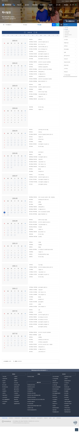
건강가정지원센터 (56, 376)
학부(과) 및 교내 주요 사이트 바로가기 (38, 370)
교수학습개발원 (67, 74)
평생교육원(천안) (67, 409)
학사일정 (66, 29)
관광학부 (15, 380)
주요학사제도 (67, 31)
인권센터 (54, 405)
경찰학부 (15, 378)
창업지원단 (66, 65)
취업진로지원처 (67, 62)
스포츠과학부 (4, 397)
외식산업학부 (4, 401)
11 (44, 35)
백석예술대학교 (30, 391)
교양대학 (65, 378)
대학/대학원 (34, 4)
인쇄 (61, 24)
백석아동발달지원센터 (56, 393)
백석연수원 (54, 395)
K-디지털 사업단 (30, 403)
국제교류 (66, 58)
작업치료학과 (4, 395)
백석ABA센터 (55, 397)
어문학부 (15, 376)
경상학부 (4, 380)
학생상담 (66, 71)
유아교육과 (16, 382)
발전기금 (65, 384)
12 (48, 35)
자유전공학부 (16, 401)
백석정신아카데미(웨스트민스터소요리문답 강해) (36, 399)
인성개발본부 (66, 405)
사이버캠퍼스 (55, 399)
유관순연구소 (55, 403)
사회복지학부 (4, 378)
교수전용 (66, 39)
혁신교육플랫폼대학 (5, 399)
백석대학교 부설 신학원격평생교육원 (34, 395)
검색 (76, 5)
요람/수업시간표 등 (68, 34)
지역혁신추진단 (67, 407)
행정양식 (66, 36)
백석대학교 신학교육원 (32, 393)
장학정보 (66, 46)
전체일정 (36, 32)
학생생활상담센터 (56, 411)
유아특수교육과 (17, 384)
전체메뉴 (73, 5)
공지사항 (66, 27)
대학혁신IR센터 (55, 382)
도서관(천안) (66, 382)
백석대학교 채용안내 (31, 401)
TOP (76, 430)
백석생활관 (66, 391)
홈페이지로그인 (74, 1)
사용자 (71, 5)
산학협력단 (54, 401)
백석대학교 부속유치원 (32, 397)
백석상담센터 (55, 391)
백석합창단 (66, 395)
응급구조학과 (16, 391)
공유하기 (57, 24)
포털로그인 (67, 1)
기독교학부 (4, 376)
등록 (65, 52)
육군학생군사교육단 (67, 403)
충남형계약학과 (17, 403)
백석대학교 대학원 (31, 376)
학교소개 (19, 4)
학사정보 (66, 24)
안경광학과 (4, 391)
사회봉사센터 (66, 399)
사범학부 (4, 382)
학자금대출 (66, 49)
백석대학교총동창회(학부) (32, 409)
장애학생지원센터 (56, 407)
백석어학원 (66, 393)
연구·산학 (58, 4)
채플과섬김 (66, 42)
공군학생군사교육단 (67, 376)
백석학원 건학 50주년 (31, 384)
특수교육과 (4, 384)
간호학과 (4, 393)
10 (40, 35)
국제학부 (4, 403)
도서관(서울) (55, 384)
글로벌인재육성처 (67, 380)
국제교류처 (54, 380)
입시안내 (27, 4)
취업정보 (50, 4)
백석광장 (66, 4)
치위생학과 (16, 393)
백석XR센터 (66, 397)
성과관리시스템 (30, 407)
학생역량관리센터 (67, 411)
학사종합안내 (42, 4)
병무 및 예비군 (67, 55)
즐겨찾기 (54, 24)
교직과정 (66, 68)
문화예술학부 (16, 397)
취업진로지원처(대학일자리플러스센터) (34, 405)
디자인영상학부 (17, 395)
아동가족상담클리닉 (67, 401)
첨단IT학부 (16, 399)
